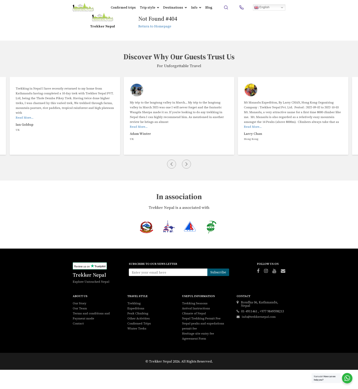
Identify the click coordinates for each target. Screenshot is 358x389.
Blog (208, 7)
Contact (78, 323)
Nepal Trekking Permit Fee (201, 318)
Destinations (173, 7)
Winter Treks (136, 328)
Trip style (147, 7)
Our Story (79, 303)
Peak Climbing (137, 313)
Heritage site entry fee (198, 333)
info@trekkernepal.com (258, 316)
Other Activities (138, 318)
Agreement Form (194, 338)
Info (194, 7)
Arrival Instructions (196, 308)
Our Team (80, 308)
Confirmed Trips (139, 323)
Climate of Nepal (194, 313)
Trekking (134, 303)
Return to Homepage (154, 26)
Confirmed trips (123, 7)
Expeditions (135, 308)
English (264, 7)
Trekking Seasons (195, 303)
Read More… (24, 117)
